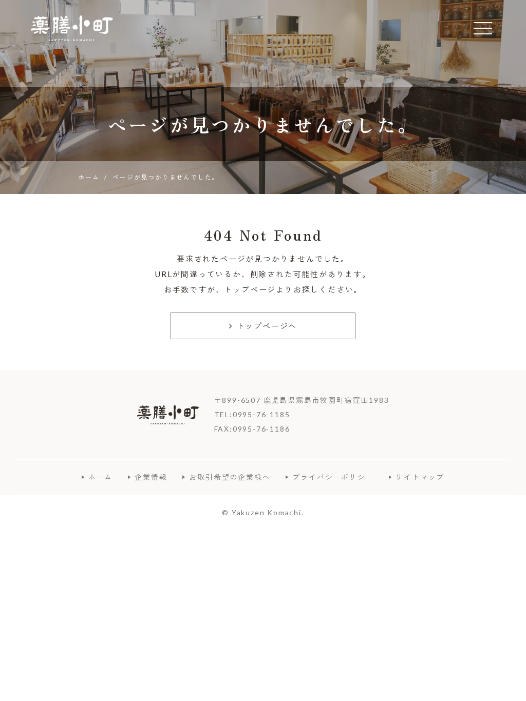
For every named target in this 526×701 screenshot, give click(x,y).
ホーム (100, 477)
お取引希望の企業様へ (229, 477)
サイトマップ (420, 477)
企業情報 (151, 477)
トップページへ (267, 325)
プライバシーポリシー (332, 477)
